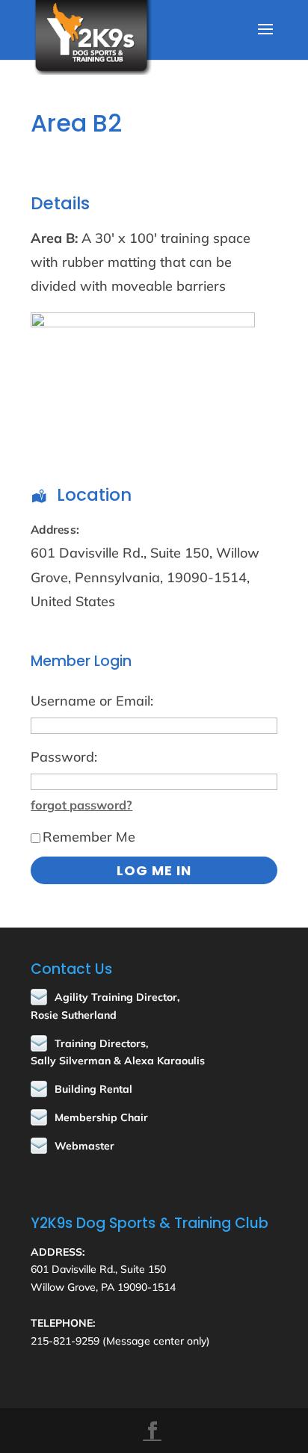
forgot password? (81, 805)
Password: (64, 756)
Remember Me (89, 836)
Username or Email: (92, 700)
